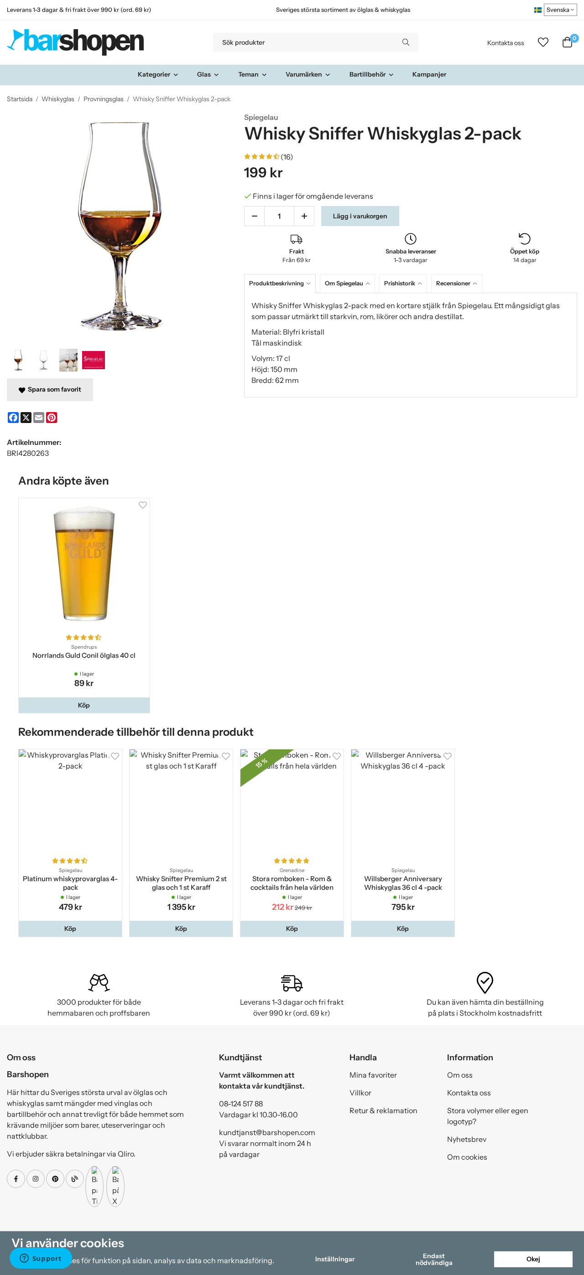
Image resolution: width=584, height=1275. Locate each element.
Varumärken (304, 74)
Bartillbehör (367, 74)
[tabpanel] (410, 345)
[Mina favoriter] (543, 42)
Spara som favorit (53, 389)
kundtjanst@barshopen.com (267, 1132)
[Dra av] (254, 216)
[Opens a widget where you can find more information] (40, 1259)
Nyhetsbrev (466, 1139)
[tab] (282, 283)
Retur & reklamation (383, 1110)
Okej (533, 1259)
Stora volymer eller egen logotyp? (487, 1116)
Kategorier (154, 74)
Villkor (360, 1092)
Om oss (460, 1074)
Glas (204, 74)
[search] (405, 42)
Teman (248, 74)
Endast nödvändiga (434, 1259)
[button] (84, 705)
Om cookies (467, 1156)
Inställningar (335, 1259)
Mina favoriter (373, 1074)
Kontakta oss (505, 42)
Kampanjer (429, 74)
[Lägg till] (304, 216)
